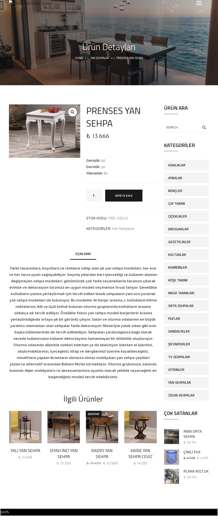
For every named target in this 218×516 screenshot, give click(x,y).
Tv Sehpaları (179, 356)
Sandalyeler (179, 331)
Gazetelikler (179, 241)
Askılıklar (176, 165)
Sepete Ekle (124, 195)
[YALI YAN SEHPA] (25, 427)
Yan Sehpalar (99, 58)
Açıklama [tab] (83, 253)
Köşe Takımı (178, 280)
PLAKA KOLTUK (196, 471)
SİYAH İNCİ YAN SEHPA (64, 453)
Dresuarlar (178, 229)
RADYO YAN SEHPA (102, 453)
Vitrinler (176, 369)
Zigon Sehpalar (181, 395)
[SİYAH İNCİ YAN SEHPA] (63, 427)
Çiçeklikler (177, 216)
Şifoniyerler (179, 344)
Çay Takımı (176, 203)
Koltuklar (177, 254)
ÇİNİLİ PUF (192, 452)
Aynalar (175, 177)
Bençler (175, 190)
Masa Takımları (181, 292)
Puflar (174, 318)
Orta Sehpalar (181, 305)
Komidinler (177, 267)
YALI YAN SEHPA (25, 450)
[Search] (204, 128)
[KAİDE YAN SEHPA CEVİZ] (140, 427)
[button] (72, 112)
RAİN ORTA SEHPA (193, 433)
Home (79, 58)
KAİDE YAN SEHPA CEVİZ (140, 453)
